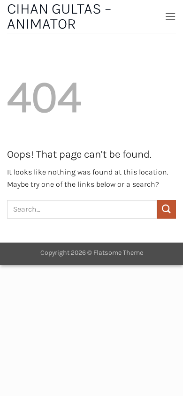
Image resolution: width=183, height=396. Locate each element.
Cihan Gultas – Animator (59, 16)
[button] (170, 16)
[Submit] (166, 209)
